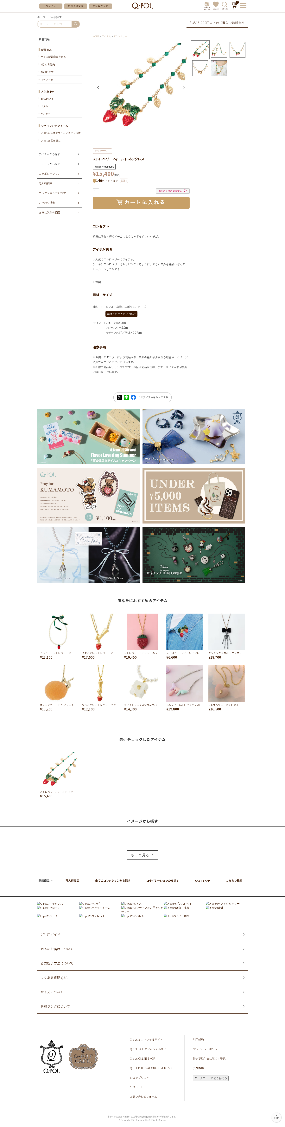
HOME (96, 36)
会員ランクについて (55, 1006)
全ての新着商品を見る (53, 56)
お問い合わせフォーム (143, 1096)
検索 (76, 24)
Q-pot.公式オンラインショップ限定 (61, 133)
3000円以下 (47, 98)
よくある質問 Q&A (54, 977)
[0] (234, 8)
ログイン (51, 6)
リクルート (136, 1087)
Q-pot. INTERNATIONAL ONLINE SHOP (152, 1068)
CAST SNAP (202, 880)
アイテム (106, 36)
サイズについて (52, 992)
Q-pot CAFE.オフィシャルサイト (149, 1049)
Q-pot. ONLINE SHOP (142, 1058)
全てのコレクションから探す (112, 880)
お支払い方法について (57, 963)
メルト (44, 106)
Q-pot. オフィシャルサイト (146, 1039)
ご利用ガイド (100, 6)
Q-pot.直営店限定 (50, 140)
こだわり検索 (234, 880)
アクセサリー (120, 36)
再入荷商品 (72, 880)
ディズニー (47, 114)
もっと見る (140, 854)
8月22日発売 (48, 64)
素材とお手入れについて (121, 314)
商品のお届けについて (57, 949)
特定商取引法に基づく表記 (209, 1058)
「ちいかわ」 (48, 80)
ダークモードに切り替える (210, 1078)
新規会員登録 (75, 6)
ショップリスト (139, 1077)
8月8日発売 (47, 72)
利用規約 (198, 1039)
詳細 (124, 181)
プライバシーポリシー (206, 1049)
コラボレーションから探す (162, 880)
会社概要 (198, 1068)
